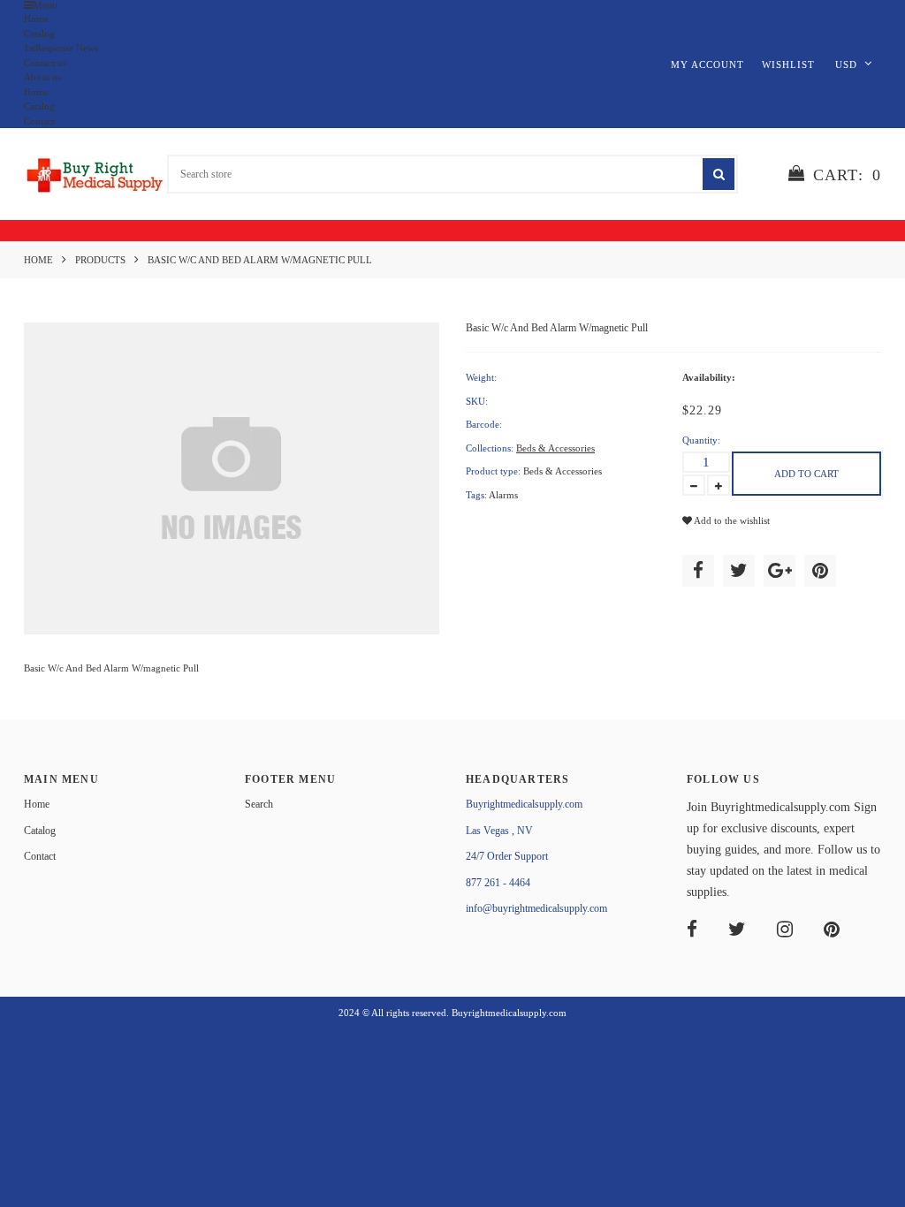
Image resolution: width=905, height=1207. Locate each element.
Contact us (45, 62)
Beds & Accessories (555, 448)
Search (259, 804)
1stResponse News (61, 47)
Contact (39, 121)
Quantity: (701, 440)
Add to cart (806, 473)
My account (707, 64)
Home (36, 18)
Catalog (39, 33)
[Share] (698, 571)
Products (100, 259)
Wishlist (788, 64)
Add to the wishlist (731, 520)
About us (42, 77)
